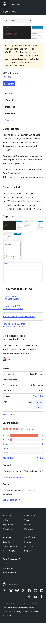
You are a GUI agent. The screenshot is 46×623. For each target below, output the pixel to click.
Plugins (27, 524)
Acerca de (7, 515)
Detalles (9, 93)
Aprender (7, 537)
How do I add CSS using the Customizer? (13, 307)
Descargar (9, 84)
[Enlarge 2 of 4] (40, 224)
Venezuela (13, 584)
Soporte (9, 120)
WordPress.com (11, 559)
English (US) (38, 396)
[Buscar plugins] (29, 20)
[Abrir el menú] (42, 4)
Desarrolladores (10, 546)
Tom (9, 77)
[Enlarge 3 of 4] (18, 235)
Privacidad (8, 529)
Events (27, 542)
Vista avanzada (10, 414)
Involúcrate (29, 537)
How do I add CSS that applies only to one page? (15, 325)
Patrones (28, 529)
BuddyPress (9, 572)
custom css (38, 402)
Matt (6, 563)
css (30, 402)
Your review (8, 458)
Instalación (10, 107)
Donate (29, 546)
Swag (28, 551)
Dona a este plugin (11, 500)
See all (40, 458)
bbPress (8, 568)
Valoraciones (11, 100)
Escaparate (29, 515)
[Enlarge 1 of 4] (18, 224)
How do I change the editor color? (19, 316)
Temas (27, 520)
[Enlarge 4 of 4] (40, 266)
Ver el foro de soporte (13, 477)
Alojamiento (8, 524)
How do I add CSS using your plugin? (11, 297)
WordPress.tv (10, 551)
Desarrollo (10, 113)
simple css (38, 407)
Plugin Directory (9, 11)
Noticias (6, 520)
